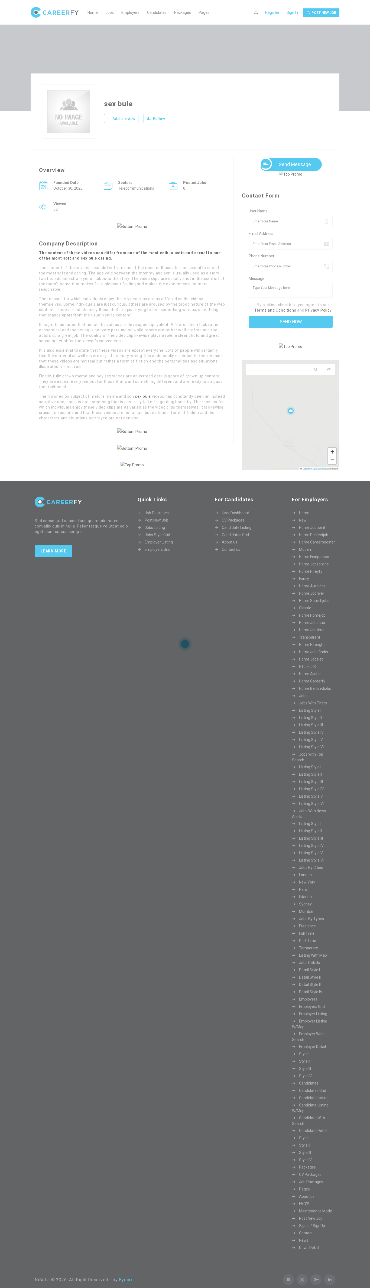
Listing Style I (310, 720)
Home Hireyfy (310, 581)
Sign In (292, 12)
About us (229, 552)
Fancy (304, 589)
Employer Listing (159, 552)
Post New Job (156, 530)
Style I (304, 1064)
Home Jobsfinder (314, 662)
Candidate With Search (308, 1131)
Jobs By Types (311, 929)
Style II (304, 1071)
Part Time (307, 951)
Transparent (309, 647)
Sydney (305, 914)
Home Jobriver (311, 603)
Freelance (307, 936)
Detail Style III (310, 994)
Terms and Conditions (275, 310)
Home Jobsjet (311, 669)
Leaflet (305, 468)
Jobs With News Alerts (309, 824)
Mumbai (306, 921)
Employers (130, 12)
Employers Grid (157, 559)
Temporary (308, 958)
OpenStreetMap (320, 468)
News (304, 1250)
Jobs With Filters (313, 713)
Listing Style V (311, 749)
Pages (204, 12)
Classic (305, 618)
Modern (305, 559)
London (305, 885)
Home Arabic (310, 684)
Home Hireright (312, 654)
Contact (306, 1243)
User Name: (258, 211)
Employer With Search (308, 1047)
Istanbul (306, 907)
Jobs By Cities (311, 877)
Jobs (109, 12)
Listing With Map (313, 965)
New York (307, 892)
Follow (158, 118)
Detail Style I (309, 980)
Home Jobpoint (312, 537)
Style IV (305, 1086)
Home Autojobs (312, 596)
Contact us (231, 559)
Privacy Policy (318, 310)
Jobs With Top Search (307, 767)
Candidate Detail (313, 1140)
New (303, 530)
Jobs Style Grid (157, 545)
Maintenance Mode (315, 1221)
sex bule (143, 396)
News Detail (309, 1257)
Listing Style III (311, 735)
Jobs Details (309, 972)
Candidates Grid (235, 545)
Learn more (53, 561)
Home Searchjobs (314, 611)
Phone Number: (262, 256)
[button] (290, 410)
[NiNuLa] (57, 12)
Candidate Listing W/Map (310, 1118)
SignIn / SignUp (312, 1236)
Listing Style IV (311, 742)
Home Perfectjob (313, 545)
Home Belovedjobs (315, 698)
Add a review (123, 118)
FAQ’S (304, 1214)
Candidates (157, 12)
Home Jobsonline (314, 574)
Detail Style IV (310, 1002)
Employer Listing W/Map (309, 1034)
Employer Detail (312, 1056)
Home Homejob (312, 625)
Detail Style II (310, 987)
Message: (257, 278)
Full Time (306, 943)
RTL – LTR (307, 676)
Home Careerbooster (317, 552)
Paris (303, 899)
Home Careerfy (312, 691)
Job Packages (157, 523)
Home (92, 12)
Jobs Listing (155, 537)
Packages (182, 12)
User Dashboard (235, 523)
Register (272, 12)
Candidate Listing (236, 537)
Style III (305, 1078)
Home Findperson (314, 567)
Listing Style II (310, 728)
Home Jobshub (312, 632)
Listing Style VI (311, 757)
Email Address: (261, 233)
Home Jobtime (311, 640)
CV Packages (233, 530)
